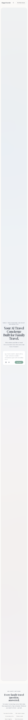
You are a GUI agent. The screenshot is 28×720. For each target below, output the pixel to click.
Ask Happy (19, 362)
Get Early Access (21, 2)
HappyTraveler (6, 3)
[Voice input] (9, 362)
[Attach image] (6, 362)
